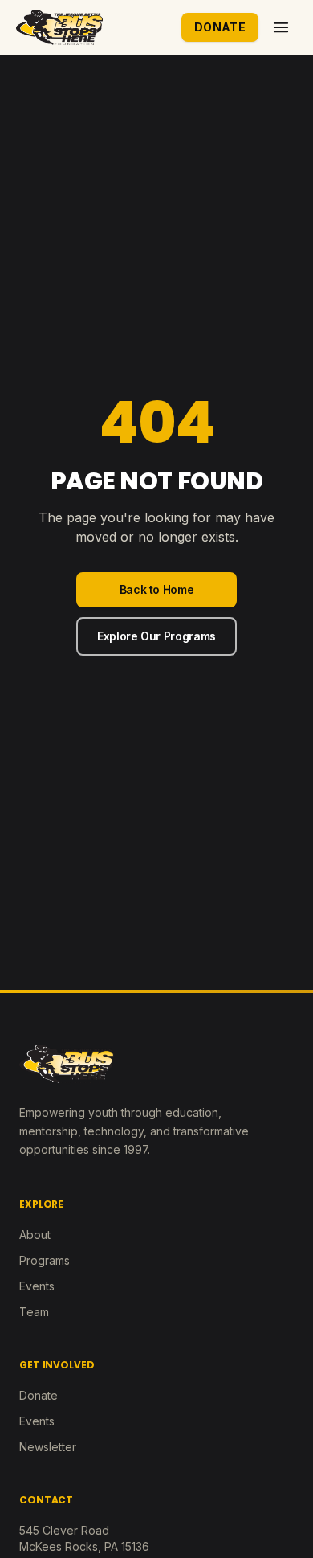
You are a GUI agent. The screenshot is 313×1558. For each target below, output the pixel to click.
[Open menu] (281, 27)
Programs (44, 1260)
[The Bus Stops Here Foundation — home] (59, 27)
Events (37, 1286)
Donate (220, 27)
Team (34, 1312)
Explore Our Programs (156, 636)
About (35, 1234)
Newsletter (47, 1447)
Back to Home (157, 589)
